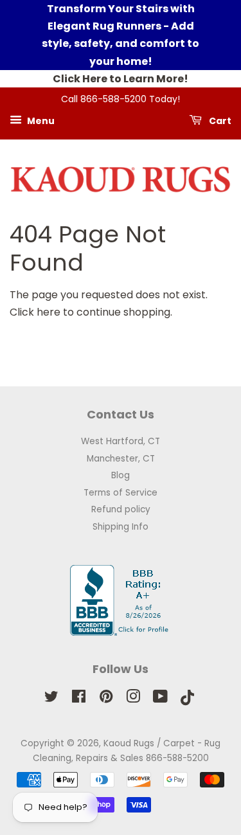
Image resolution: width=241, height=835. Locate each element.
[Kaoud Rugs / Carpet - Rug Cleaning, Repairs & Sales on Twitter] (51, 699)
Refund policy (120, 509)
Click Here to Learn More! (120, 78)
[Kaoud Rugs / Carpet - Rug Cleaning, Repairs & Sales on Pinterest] (106, 699)
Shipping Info (120, 527)
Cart (219, 120)
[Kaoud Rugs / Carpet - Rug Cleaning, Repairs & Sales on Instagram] (133, 699)
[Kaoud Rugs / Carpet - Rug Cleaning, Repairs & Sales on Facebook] (78, 699)
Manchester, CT (121, 459)
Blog (120, 475)
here (48, 312)
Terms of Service (120, 493)
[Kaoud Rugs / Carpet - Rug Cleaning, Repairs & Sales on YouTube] (160, 699)
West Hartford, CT (120, 441)
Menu (40, 120)
